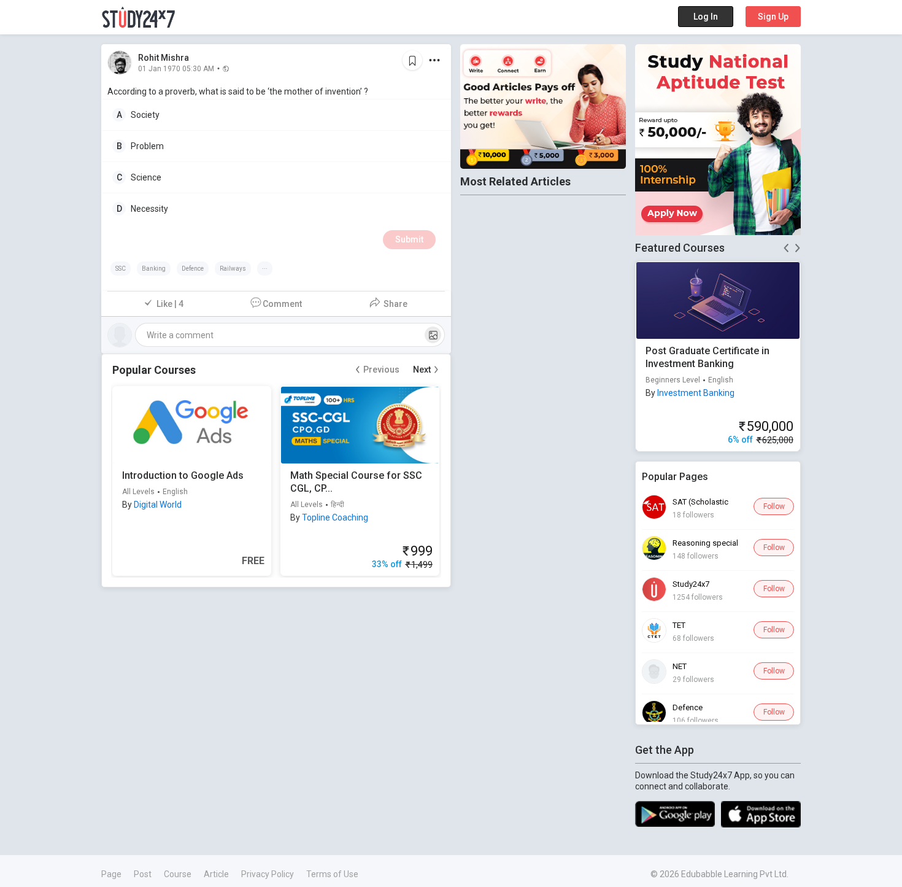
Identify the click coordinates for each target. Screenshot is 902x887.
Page (111, 874)
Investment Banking (695, 393)
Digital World (158, 504)
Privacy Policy (267, 874)
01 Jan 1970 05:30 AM (176, 68)
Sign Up (773, 16)
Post (143, 874)
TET (679, 625)
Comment (282, 304)
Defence (688, 707)
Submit (409, 239)
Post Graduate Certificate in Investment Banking (707, 357)
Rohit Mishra (163, 58)
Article (216, 874)
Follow (774, 506)
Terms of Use (332, 874)
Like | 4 (169, 304)
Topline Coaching (335, 517)
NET (680, 666)
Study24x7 (691, 584)
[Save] (412, 60)
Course (177, 874)
